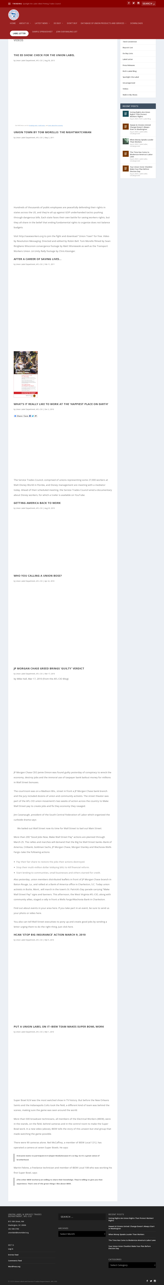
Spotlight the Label (131, 77)
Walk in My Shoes (130, 95)
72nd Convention (130, 42)
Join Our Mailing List (66, 32)
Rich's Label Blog (130, 71)
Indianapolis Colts (40, 1105)
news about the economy (55, 125)
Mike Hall (22, 678)
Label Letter (19, 33)
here (54, 908)
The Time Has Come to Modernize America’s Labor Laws (141, 154)
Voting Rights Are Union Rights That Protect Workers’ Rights (140, 114)
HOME (13, 23)
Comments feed (15, 1260)
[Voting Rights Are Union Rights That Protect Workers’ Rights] (126, 114)
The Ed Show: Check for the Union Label (44, 55)
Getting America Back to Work (37, 503)
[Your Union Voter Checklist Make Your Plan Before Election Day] (126, 169)
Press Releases (129, 65)
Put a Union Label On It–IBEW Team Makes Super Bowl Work (59, 1026)
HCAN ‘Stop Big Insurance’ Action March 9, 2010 (50, 934)
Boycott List (128, 47)
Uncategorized (129, 83)
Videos (125, 89)
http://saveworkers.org (31, 236)
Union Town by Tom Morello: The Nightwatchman (52, 132)
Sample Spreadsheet (42, 32)
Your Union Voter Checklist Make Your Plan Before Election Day (141, 169)
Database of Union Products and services (102, 23)
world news (41, 125)
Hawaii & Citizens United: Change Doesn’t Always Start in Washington (140, 127)
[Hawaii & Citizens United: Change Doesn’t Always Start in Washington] (126, 127)
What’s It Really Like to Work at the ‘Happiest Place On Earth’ (61, 404)
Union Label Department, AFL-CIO (29, 60)
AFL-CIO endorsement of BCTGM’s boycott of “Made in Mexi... (47, 4)
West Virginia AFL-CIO (86, 894)
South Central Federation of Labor (68, 814)
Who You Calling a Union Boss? (38, 575)
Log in (10, 1249)
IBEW (100, 1118)
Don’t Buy (72, 23)
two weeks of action (67, 801)
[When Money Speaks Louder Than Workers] (126, 141)
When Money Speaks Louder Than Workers (141, 141)
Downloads (136, 23)
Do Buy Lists (128, 53)
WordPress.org (14, 1266)
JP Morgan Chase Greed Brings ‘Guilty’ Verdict (49, 668)
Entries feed (13, 1255)
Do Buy (57, 23)
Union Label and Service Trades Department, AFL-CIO (35, 1281)
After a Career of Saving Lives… (38, 259)
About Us (24, 23)
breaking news (33, 125)
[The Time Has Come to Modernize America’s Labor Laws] (126, 154)
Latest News (41, 23)
